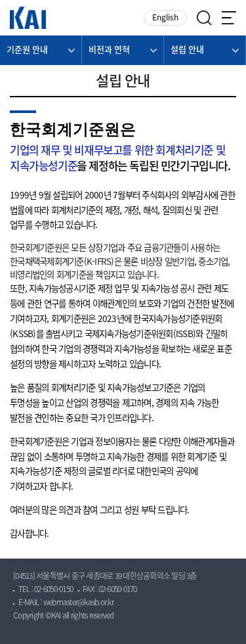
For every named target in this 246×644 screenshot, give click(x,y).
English (165, 18)
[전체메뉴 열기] (229, 17)
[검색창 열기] (204, 18)
